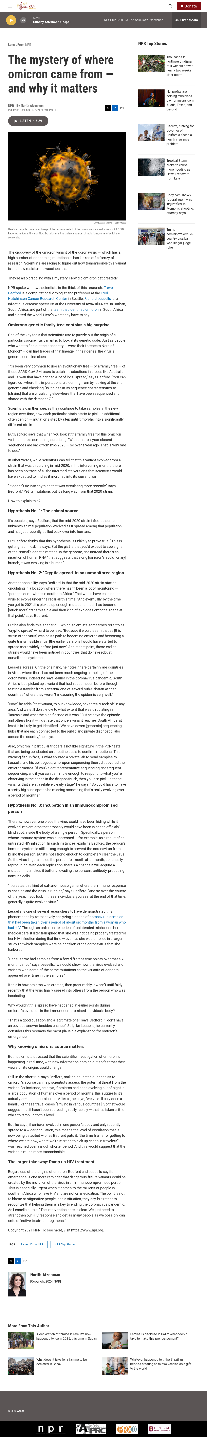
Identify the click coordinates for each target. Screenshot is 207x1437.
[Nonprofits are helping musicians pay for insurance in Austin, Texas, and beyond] (151, 98)
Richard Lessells (97, 298)
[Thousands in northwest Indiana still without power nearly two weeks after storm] (151, 63)
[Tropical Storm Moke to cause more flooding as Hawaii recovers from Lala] (151, 167)
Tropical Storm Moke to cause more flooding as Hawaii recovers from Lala (178, 169)
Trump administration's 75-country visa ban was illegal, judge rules (180, 238)
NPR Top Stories (65, 1244)
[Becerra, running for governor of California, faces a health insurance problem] (151, 132)
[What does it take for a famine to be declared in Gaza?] (21, 1366)
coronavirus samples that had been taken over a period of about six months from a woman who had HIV (67, 922)
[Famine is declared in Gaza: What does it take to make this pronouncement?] (115, 1340)
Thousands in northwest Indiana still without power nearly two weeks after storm (180, 66)
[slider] (29, 20)
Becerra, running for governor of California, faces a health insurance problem (180, 135)
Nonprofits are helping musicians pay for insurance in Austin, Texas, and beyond (180, 100)
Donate (190, 6)
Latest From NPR (19, 45)
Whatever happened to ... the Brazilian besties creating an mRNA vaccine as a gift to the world (160, 1364)
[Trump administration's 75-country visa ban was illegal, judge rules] (151, 236)
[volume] (23, 20)
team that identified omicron (76, 309)
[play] (11, 20)
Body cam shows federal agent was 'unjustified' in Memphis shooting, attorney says (180, 204)
